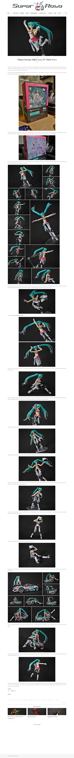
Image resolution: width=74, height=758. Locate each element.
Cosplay (50, 13)
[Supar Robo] (37, 5)
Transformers (33, 13)
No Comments (64, 702)
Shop (59, 13)
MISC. (55, 13)
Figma (27, 13)
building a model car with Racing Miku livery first (54, 72)
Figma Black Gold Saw (52, 716)
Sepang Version (24, 68)
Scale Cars (15, 13)
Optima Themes (15, 755)
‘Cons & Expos (42, 13)
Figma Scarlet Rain (32, 716)
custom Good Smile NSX (62, 624)
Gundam (22, 13)
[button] (25, 176)
